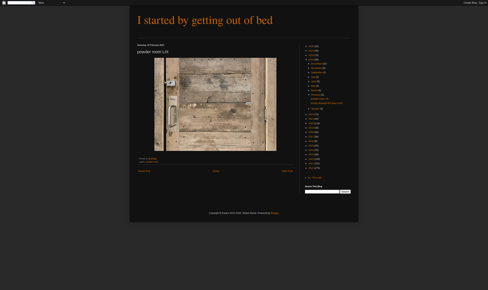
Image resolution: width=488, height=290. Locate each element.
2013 (311, 154)
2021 (311, 119)
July (313, 77)
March (314, 90)
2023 (311, 59)
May (313, 86)
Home (216, 171)
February (316, 94)
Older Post (287, 171)
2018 (311, 132)
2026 (311, 46)
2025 (311, 50)
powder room (152, 162)
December (317, 63)
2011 (311, 163)
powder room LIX (319, 98)
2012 (311, 159)
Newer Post (144, 171)
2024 (311, 55)
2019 (311, 127)
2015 (311, 145)
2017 (311, 136)
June (314, 81)
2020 (311, 123)
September (317, 72)
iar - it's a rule (315, 177)
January (315, 108)
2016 (311, 141)
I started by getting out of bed (205, 19)
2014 (311, 150)
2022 (311, 114)
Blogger (275, 213)
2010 (311, 168)
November (317, 68)
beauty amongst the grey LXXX (327, 103)
